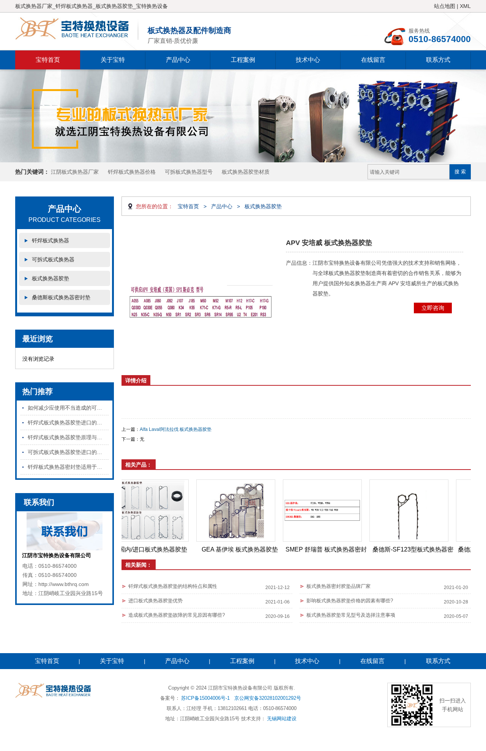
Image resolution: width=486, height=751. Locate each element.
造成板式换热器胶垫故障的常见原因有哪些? (176, 615)
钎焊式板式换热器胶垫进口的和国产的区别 (68, 422)
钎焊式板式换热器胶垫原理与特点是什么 (68, 437)
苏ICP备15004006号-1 (205, 698)
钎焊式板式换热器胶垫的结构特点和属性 (172, 586)
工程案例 (243, 60)
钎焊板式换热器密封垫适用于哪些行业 (68, 467)
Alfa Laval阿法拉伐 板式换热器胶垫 (175, 429)
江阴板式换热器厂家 (75, 172)
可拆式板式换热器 (53, 259)
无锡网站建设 (282, 718)
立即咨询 (432, 308)
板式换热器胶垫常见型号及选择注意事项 (350, 615)
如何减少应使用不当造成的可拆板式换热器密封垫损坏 (68, 408)
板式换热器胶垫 (50, 278)
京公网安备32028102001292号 (267, 698)
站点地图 (444, 6)
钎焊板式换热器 (50, 240)
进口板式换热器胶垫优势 (155, 600)
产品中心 (178, 60)
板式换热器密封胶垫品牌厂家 (338, 586)
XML (465, 6)
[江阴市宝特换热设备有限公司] (76, 28)
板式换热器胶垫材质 (246, 172)
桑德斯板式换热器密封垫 (61, 297)
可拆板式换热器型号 (189, 172)
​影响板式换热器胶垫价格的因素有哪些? (349, 600)
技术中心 (308, 60)
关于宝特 (113, 60)
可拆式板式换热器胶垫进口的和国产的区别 (68, 452)
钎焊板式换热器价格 (132, 172)
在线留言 (373, 60)
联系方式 (438, 60)
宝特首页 (48, 60)
